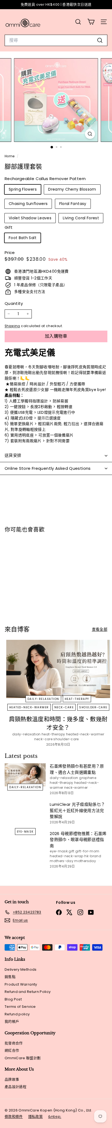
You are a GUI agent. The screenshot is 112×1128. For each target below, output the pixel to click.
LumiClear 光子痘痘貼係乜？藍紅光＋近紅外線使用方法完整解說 (77, 810)
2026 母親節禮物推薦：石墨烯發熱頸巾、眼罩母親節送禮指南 (78, 840)
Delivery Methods (21, 969)
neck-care (64, 707)
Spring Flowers (23, 189)
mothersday (85, 861)
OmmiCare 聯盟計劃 (23, 1058)
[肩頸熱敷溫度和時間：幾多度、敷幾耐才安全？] (58, 669)
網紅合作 (12, 1050)
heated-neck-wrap (66, 856)
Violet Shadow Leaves (30, 218)
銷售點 (10, 976)
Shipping (12, 326)
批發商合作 (14, 1043)
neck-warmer (76, 787)
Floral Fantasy (72, 203)
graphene (87, 777)
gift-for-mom (87, 851)
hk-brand (92, 856)
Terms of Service (20, 1006)
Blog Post (13, 999)
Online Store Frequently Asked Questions (48, 468)
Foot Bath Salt (22, 237)
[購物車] (91, 22)
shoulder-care (93, 707)
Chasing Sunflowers (28, 203)
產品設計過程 (15, 1086)
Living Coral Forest (81, 218)
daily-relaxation (43, 699)
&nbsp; (54, 1116)
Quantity (14, 303)
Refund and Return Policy (28, 991)
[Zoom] (90, 134)
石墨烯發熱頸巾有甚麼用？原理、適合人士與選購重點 (77, 769)
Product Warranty (21, 984)
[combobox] (56, 40)
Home (10, 156)
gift (71, 851)
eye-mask (25, 831)
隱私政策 (35, 1116)
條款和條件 (14, 1116)
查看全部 (99, 629)
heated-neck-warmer (29, 707)
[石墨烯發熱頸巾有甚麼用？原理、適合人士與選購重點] (25, 774)
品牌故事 (12, 1079)
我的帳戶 (12, 1021)
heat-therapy (77, 699)
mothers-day (61, 861)
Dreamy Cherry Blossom (72, 189)
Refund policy (17, 1014)
